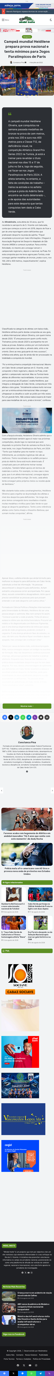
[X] (25, 1272)
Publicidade (43, 1355)
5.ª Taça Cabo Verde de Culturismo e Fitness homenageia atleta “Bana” (13, 934)
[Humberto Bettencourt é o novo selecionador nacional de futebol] (13, 894)
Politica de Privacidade (41, 1359)
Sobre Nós (10, 1355)
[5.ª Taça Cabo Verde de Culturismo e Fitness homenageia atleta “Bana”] (13, 923)
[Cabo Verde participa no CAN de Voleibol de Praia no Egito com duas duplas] (40, 894)
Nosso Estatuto (31, 1355)
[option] (27, 790)
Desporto (27, 37)
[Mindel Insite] (27, 20)
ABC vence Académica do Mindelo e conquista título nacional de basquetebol (33, 1307)
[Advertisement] (27, 299)
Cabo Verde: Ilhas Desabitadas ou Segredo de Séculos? (28, 11)
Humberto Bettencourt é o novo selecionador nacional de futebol (13, 906)
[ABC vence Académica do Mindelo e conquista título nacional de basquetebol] (9, 1307)
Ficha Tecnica (9, 1359)
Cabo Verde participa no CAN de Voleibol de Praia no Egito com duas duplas (40, 906)
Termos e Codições (23, 1359)
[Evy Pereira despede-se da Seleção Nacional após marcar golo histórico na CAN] (40, 923)
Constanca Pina (18, 62)
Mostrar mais (26, 706)
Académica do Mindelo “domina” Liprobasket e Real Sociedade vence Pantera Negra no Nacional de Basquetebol (27, 793)
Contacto (19, 1355)
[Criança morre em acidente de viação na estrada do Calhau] (9, 1296)
